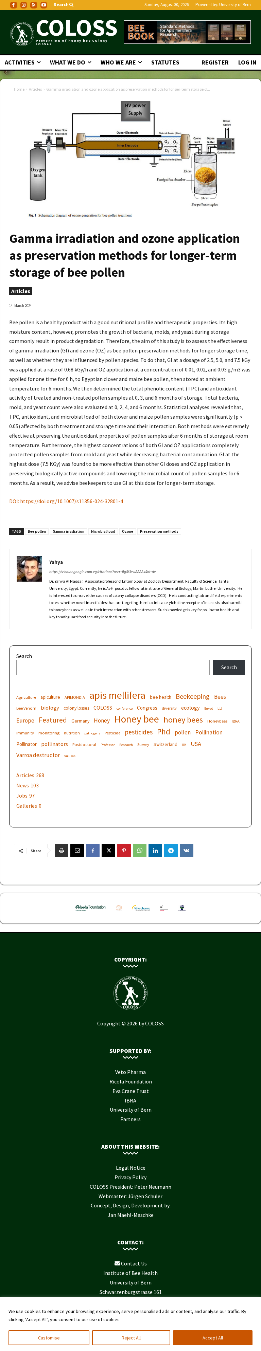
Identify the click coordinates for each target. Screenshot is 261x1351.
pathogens (92, 733)
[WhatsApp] (139, 850)
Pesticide (112, 732)
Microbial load (103, 531)
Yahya (56, 562)
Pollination (209, 732)
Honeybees (217, 721)
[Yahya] (29, 589)
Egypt (208, 708)
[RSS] (33, 5)
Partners (130, 1119)
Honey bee (136, 719)
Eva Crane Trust (130, 1091)
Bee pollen (37, 531)
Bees (220, 696)
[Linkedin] (155, 850)
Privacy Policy (130, 1177)
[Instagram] (23, 5)
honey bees (183, 719)
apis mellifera (117, 695)
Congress (147, 708)
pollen (183, 732)
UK (184, 745)
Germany (80, 721)
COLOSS (102, 707)
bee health (160, 697)
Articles (35, 89)
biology (50, 707)
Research (126, 745)
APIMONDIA (75, 697)
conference (125, 708)
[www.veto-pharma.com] (141, 912)
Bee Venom (26, 708)
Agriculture (26, 697)
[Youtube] (43, 5)
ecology (190, 707)
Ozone (127, 531)
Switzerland (165, 744)
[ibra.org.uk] (181, 912)
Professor (108, 745)
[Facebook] (13, 5)
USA (196, 743)
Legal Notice (130, 1167)
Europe (25, 720)
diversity (169, 708)
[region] (130, 1324)
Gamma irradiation (68, 531)
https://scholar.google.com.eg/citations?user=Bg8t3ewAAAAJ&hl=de (102, 571)
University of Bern (235, 4)
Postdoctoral (84, 744)
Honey (102, 720)
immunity (25, 732)
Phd (163, 731)
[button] (64, 5)
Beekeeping (193, 696)
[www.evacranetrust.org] (119, 912)
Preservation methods (159, 531)
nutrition (72, 732)
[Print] (61, 850)
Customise (49, 1338)
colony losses (76, 708)
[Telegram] (171, 850)
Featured (53, 720)
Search (24, 656)
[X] (108, 850)
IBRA (236, 721)
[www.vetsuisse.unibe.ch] (164, 912)
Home (19, 89)
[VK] (186, 850)
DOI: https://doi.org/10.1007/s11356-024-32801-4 (66, 501)
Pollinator (26, 744)
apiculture (50, 697)
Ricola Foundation (130, 1081)
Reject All (131, 1338)
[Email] (77, 850)
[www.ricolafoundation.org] (90, 912)
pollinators (54, 744)
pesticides (139, 732)
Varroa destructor (38, 755)
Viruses (69, 756)
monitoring (48, 732)
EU (220, 708)
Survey (143, 744)
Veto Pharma (130, 1072)
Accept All (213, 1338)
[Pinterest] (124, 850)
